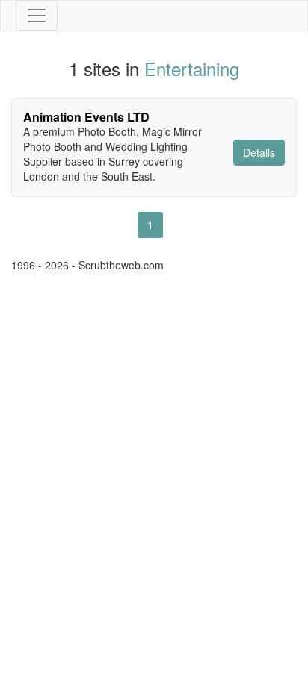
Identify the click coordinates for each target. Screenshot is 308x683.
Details (259, 152)
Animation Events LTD (86, 116)
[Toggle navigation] (37, 16)
